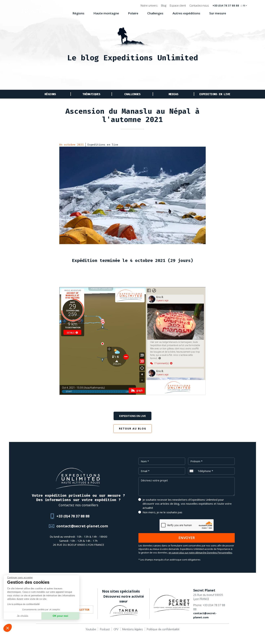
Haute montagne (106, 13)
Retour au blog (132, 428)
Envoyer (186, 537)
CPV (116, 629)
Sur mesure (217, 13)
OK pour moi (60, 615)
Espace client (178, 5)
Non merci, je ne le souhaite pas (162, 512)
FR (244, 5)
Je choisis (22, 615)
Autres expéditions (186, 13)
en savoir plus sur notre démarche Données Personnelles (200, 552)
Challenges (155, 13)
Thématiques (91, 94)
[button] (7, 628)
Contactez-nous (199, 5)
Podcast (105, 629)
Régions (78, 13)
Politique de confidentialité (163, 629)
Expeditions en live (214, 94)
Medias (173, 94)
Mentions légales (132, 629)
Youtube (91, 629)
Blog (163, 5)
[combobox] (192, 471)
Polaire (133, 13)
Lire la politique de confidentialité (23, 604)
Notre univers (149, 5)
